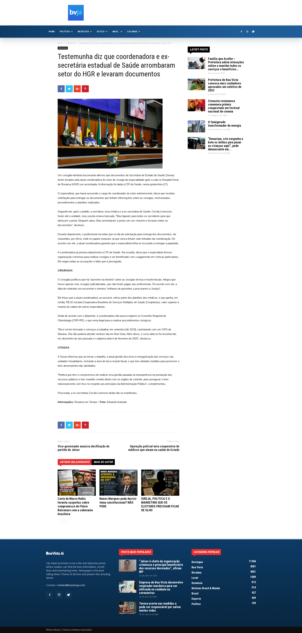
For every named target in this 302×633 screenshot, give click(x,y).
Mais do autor (103, 462)
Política (65, 31)
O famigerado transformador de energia (224, 123)
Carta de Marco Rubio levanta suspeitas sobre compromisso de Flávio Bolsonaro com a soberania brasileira (75, 506)
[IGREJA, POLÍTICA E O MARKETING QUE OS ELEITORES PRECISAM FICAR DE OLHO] (160, 483)
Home (52, 31)
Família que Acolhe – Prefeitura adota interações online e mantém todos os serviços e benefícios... (226, 64)
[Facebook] (241, 31)
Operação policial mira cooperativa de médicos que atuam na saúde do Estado (153, 448)
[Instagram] (247, 31)
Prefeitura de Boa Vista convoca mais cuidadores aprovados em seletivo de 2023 (224, 85)
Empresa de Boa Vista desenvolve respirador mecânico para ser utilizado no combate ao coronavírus (161, 587)
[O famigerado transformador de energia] (196, 126)
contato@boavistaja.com (71, 585)
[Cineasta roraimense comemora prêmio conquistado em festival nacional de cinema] (196, 105)
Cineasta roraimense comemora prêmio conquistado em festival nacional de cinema (224, 106)
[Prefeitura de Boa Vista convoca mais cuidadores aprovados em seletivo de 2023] (196, 84)
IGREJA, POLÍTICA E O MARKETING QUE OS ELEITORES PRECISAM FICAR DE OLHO (160, 504)
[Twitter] (253, 31)
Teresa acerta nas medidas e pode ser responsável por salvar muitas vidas (160, 607)
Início (60, 43)
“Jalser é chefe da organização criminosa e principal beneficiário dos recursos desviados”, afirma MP (161, 566)
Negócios (83, 31)
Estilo (101, 31)
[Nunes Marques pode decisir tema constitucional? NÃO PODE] (118, 483)
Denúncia (71, 43)
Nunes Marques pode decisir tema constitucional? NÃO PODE (117, 502)
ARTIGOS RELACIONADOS (74, 462)
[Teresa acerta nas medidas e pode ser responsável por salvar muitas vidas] (127, 608)
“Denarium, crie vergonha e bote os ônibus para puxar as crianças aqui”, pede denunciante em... (225, 144)
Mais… (116, 31)
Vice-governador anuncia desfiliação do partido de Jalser (83, 448)
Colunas (132, 31)
